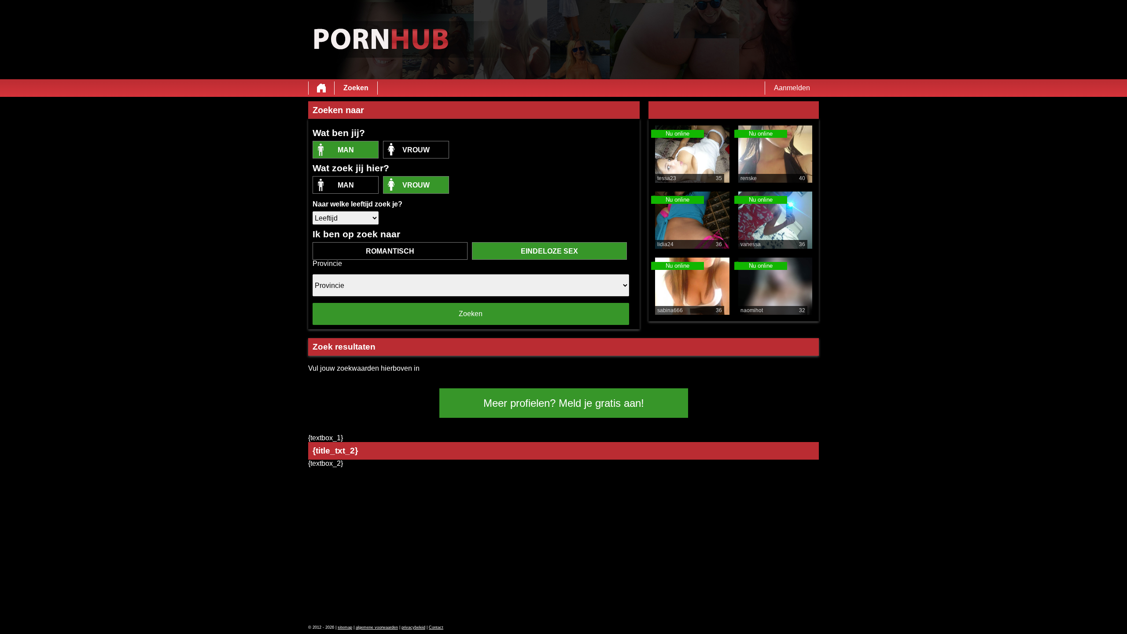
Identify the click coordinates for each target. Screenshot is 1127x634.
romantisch (390, 251)
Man (346, 150)
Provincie (327, 263)
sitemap (345, 627)
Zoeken (355, 88)
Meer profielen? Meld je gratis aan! (563, 403)
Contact (436, 627)
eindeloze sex (549, 251)
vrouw (416, 150)
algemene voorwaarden (377, 627)
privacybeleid (413, 627)
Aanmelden (792, 88)
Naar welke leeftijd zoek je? (357, 204)
